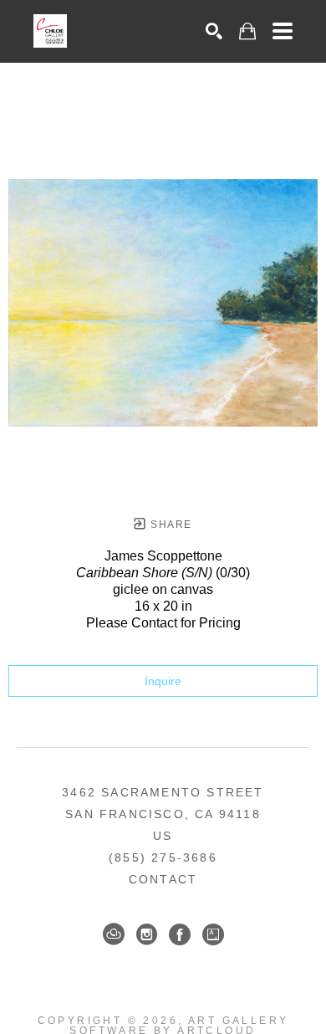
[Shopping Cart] (247, 31)
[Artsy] (213, 934)
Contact (163, 879)
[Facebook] (180, 934)
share (169, 524)
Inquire (163, 681)
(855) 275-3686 (163, 857)
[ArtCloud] (114, 934)
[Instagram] (146, 934)
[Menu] (283, 31)
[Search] (214, 31)
